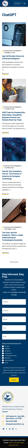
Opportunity (7, 358)
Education (7, 346)
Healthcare (7, 348)
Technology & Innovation (11, 355)
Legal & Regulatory (9, 360)
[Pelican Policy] (5, 3)
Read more (5, 74)
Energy (6, 362)
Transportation (8, 353)
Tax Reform (7, 351)
